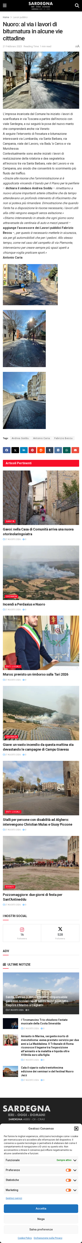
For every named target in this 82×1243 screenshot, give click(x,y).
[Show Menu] (4, 5)
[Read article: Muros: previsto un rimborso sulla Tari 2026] (41, 643)
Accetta (41, 1208)
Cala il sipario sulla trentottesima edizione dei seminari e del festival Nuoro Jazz (47, 1071)
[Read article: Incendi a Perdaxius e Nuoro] (41, 573)
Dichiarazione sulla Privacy (48, 1238)
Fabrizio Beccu (63, 438)
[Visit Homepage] (41, 6)
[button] (76, 1128)
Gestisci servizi (14, 1198)
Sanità (10, 521)
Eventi (10, 887)
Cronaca (11, 596)
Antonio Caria (41, 438)
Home (6, 17)
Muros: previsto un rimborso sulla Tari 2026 (35, 674)
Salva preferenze (41, 1229)
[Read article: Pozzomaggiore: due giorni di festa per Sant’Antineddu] (41, 863)
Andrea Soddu (20, 438)
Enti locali (13, 666)
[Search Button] (77, 5)
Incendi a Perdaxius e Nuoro (24, 604)
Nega (41, 1219)
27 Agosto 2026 (13, 539)
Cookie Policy (25, 1238)
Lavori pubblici (20, 17)
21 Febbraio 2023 (12, 46)
